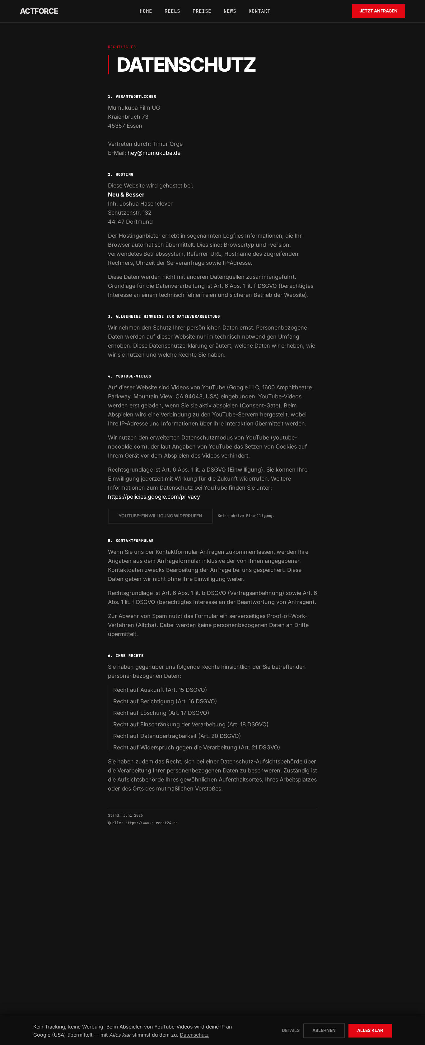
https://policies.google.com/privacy (154, 496)
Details (291, 1030)
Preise (202, 11)
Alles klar (370, 1030)
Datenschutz (194, 1035)
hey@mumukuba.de (154, 153)
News (230, 11)
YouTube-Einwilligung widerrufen (160, 515)
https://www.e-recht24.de (151, 822)
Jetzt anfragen (379, 10)
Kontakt (259, 11)
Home (146, 11)
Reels (172, 11)
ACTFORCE (39, 11)
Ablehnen (324, 1030)
